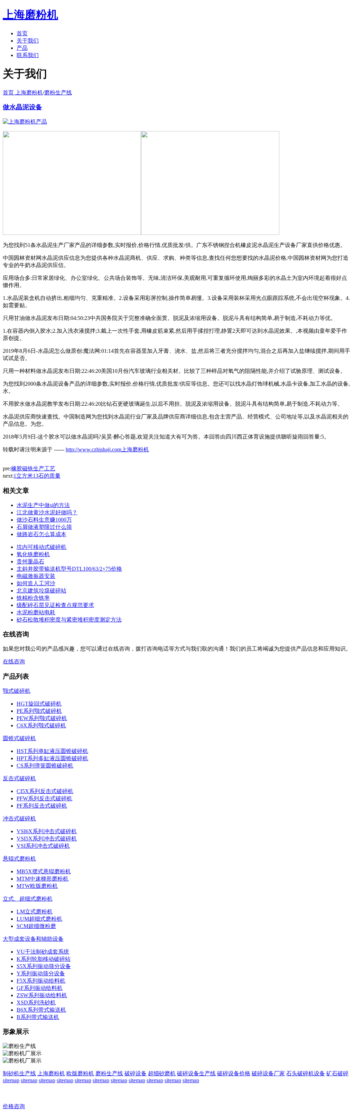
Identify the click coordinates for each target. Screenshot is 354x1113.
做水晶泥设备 (22, 107)
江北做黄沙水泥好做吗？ (47, 512)
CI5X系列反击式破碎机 (45, 791)
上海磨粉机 (51, 1073)
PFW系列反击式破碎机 (44, 798)
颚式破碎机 (16, 691)
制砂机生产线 (19, 1073)
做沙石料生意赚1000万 (44, 520)
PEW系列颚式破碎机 (42, 718)
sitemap (11, 1080)
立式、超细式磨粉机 (28, 899)
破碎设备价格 (233, 1073)
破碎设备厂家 (268, 1073)
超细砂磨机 (162, 1073)
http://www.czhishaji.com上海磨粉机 (107, 449)
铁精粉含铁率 (33, 598)
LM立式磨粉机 (35, 911)
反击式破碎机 (19, 778)
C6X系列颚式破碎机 (41, 725)
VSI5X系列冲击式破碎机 (47, 838)
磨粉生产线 (58, 92)
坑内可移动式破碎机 (41, 547)
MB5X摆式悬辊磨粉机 (44, 871)
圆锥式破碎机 (19, 738)
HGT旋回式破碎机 (39, 704)
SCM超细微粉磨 (36, 926)
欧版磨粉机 (80, 1073)
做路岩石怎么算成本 (41, 534)
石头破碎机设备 (305, 1073)
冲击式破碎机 (19, 818)
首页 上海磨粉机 (23, 92)
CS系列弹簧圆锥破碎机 (45, 766)
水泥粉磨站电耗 (36, 612)
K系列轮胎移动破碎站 (44, 959)
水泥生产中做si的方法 (43, 505)
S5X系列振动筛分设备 (44, 966)
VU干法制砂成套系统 (43, 952)
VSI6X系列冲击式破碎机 (47, 831)
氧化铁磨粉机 (33, 554)
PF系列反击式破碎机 (42, 806)
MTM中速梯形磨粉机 (42, 879)
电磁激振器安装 (36, 576)
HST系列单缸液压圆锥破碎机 (52, 751)
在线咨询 (14, 661)
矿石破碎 (337, 1073)
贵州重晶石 (30, 561)
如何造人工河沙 (36, 583)
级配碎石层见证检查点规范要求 (55, 605)
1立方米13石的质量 (36, 476)
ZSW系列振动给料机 (42, 995)
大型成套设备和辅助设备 (33, 939)
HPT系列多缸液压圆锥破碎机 (52, 758)
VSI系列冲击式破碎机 (43, 846)
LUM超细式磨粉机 (39, 919)
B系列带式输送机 (38, 1017)
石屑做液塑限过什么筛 (44, 527)
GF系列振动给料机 (40, 988)
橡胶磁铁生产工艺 (33, 468)
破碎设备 (135, 1073)
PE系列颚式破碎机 (39, 711)
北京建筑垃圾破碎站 (41, 591)
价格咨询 (14, 1106)
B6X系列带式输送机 (41, 1010)
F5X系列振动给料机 (41, 981)
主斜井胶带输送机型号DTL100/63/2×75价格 (69, 569)
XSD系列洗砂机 (36, 1002)
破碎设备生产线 (196, 1073)
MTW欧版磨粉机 (37, 886)
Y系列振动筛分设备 (41, 973)
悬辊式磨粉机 (19, 859)
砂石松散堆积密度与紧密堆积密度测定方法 (69, 620)
